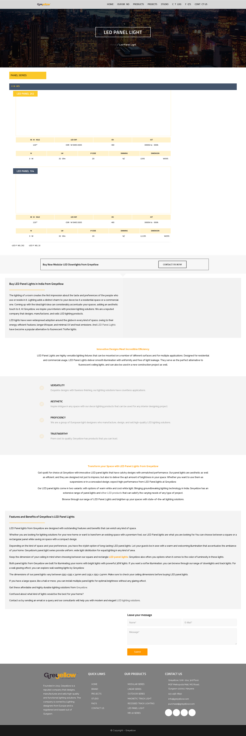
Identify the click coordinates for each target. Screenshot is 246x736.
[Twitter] (176, 712)
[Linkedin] (192, 712)
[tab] (123, 86)
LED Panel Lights (106, 324)
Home (113, 44)
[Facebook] (168, 712)
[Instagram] (184, 712)
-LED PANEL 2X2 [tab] (18, 246)
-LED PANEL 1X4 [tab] (35, 246)
